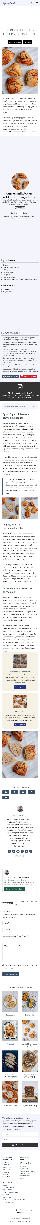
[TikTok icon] (30, 851)
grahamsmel (12, 279)
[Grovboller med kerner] (10, 1092)
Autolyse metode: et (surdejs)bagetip (30, 1076)
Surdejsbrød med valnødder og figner (10, 1076)
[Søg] (31, 3)
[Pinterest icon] (22, 851)
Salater (5, 1165)
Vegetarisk (6, 1167)
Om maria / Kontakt (10, 1192)
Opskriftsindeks (9, 1187)
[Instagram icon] (18, 851)
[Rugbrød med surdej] (30, 1092)
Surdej (5, 1174)
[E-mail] (5, 797)
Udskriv (28, 42)
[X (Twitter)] (14, 792)
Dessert (5, 1172)
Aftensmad (6, 1170)
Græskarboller (29, 1015)
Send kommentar (11, 974)
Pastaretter (25, 1173)
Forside (5, 1185)
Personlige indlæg (27, 1171)
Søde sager (24, 1160)
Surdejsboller (10, 1015)
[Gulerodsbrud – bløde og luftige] (30, 1030)
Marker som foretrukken (15, 889)
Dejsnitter (7, 291)
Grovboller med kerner (10, 1106)
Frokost (5, 1162)
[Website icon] (13, 851)
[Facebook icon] (9, 851)
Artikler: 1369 (20, 856)
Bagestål (8, 289)
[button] (16, 207)
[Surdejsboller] (10, 1001)
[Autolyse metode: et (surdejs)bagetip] (30, 1061)
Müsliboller (20, 712)
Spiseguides (25, 1176)
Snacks (23, 1166)
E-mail (7, 930)
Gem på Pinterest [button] (30, 376)
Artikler (23, 1178)
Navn (6, 923)
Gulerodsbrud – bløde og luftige (29, 1045)
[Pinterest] (23, 792)
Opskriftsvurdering (9, 937)
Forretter (24, 1168)
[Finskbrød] (10, 1030)
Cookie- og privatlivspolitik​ (13, 1200)
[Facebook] (5, 792)
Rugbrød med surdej (30, 1106)
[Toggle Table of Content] (33, 406)
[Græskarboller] (30, 1001)
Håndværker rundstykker (20, 672)
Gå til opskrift (16, 42)
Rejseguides (7, 1190)
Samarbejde (7, 1197)
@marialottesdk (25, 397)
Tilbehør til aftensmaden (25, 1163)
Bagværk (6, 1177)
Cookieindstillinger (9, 1203)
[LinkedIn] (31, 792)
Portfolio (6, 1195)
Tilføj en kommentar (12, 946)
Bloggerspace (23, 1218)
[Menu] (37, 3)
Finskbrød (10, 1044)
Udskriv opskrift (12, 376)
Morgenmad (7, 1160)
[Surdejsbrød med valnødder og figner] (10, 1061)
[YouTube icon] (26, 851)
